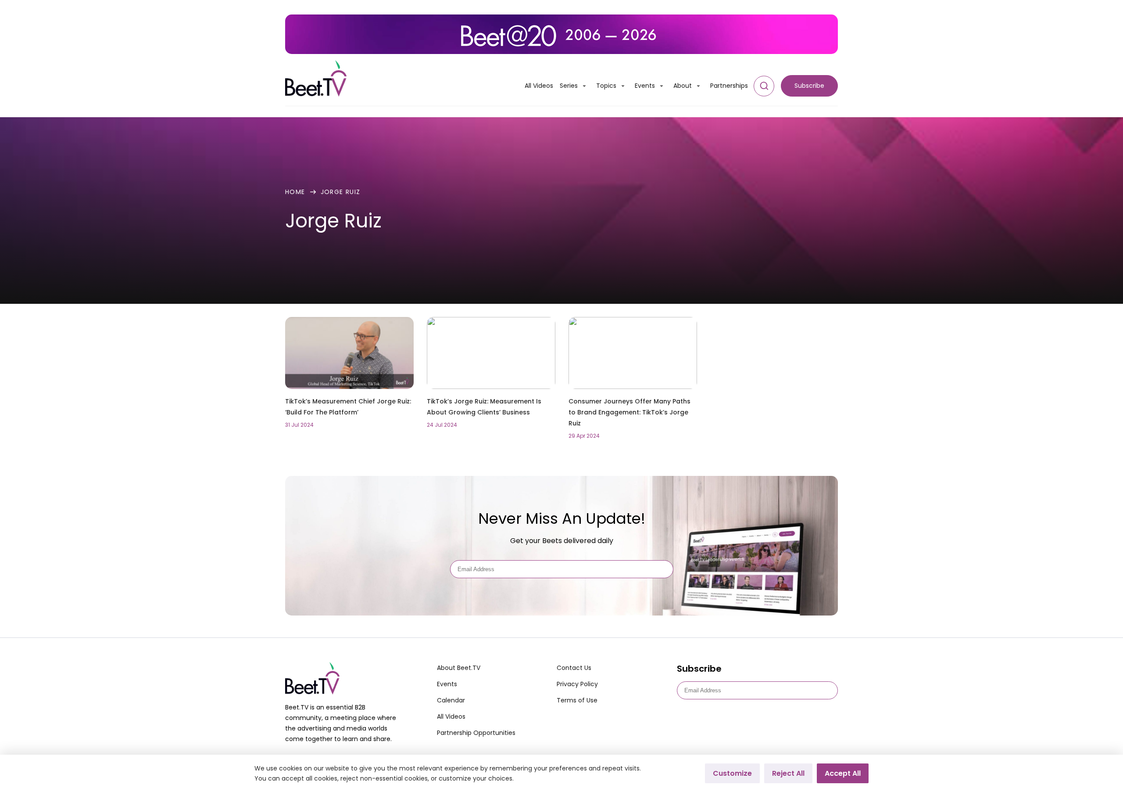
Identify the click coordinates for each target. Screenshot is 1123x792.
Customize (732, 773)
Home (295, 191)
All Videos (539, 85)
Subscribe (809, 85)
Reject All (788, 773)
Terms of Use (577, 700)
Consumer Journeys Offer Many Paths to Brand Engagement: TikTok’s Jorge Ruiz (629, 412)
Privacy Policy (577, 684)
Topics (606, 85)
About (682, 85)
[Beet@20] (561, 34)
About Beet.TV (458, 667)
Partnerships (729, 85)
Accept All (843, 773)
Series (569, 85)
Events (645, 85)
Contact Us (574, 667)
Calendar (451, 700)
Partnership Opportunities (476, 732)
